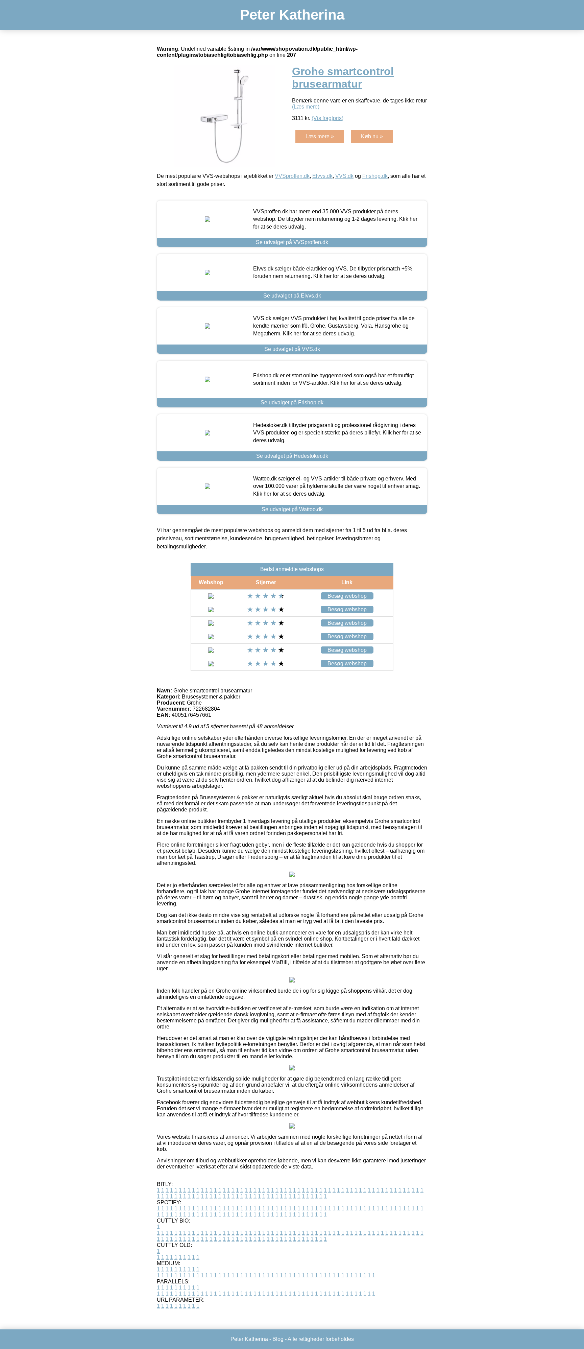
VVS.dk (344, 176)
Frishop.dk (375, 176)
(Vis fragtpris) (327, 118)
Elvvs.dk (322, 176)
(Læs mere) (305, 107)
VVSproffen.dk (292, 176)
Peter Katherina (292, 15)
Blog (278, 1339)
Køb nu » (372, 136)
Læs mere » (320, 136)
